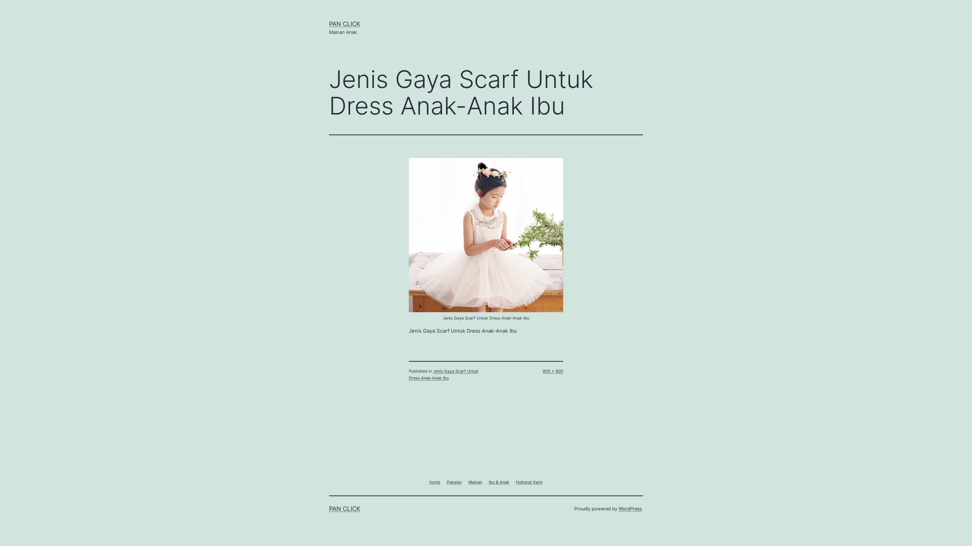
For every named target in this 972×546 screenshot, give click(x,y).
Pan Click (344, 24)
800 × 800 (553, 371)
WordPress (630, 508)
